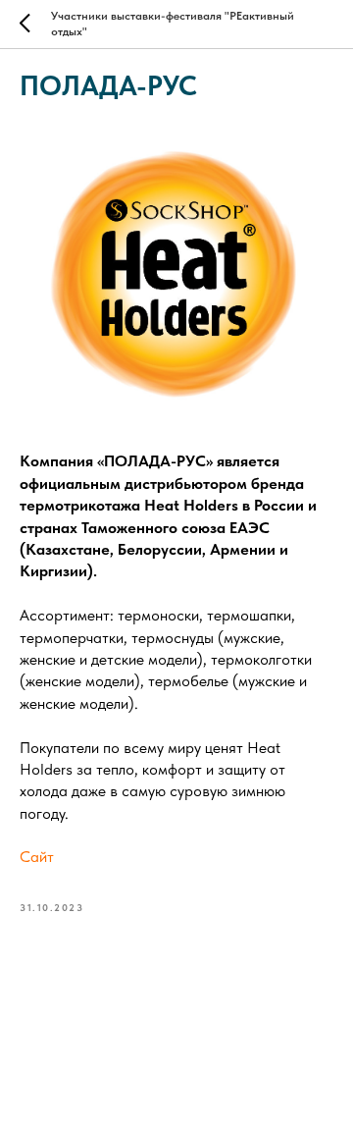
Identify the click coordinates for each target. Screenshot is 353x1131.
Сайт (37, 856)
